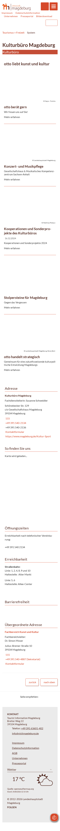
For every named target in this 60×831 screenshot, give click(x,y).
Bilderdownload (44, 16)
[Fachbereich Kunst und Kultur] (30, 648)
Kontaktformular (14, 431)
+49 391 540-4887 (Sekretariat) (22, 659)
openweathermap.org (24, 789)
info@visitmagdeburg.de (25, 733)
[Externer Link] (22, 23)
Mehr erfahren (29, 78)
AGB (14, 753)
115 (7, 418)
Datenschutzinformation (28, 12)
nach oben (49, 682)
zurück (32, 682)
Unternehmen (11, 16)
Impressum (7, 12)
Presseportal (27, 16)
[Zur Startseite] (16, 6)
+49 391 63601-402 (32, 728)
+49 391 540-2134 (15, 422)
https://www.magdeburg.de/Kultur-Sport (28, 436)
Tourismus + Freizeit (13, 32)
